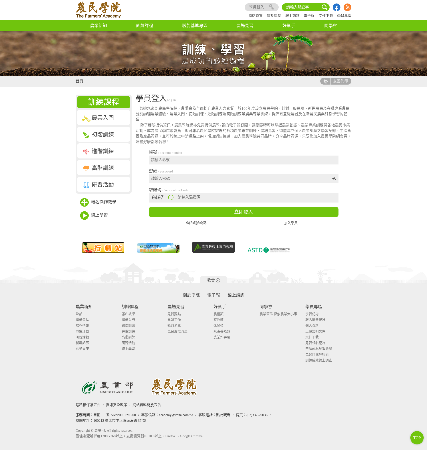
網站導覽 (255, 16)
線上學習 (99, 215)
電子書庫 (82, 349)
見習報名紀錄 (315, 343)
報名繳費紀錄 (315, 320)
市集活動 (82, 331)
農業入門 (103, 118)
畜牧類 (219, 320)
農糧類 (219, 314)
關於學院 (274, 16)
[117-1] (268, 250)
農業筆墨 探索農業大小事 (278, 314)
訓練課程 (144, 25)
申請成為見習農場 (318, 349)
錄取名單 (174, 325)
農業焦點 (82, 320)
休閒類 (219, 325)
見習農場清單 (177, 331)
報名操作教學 (103, 202)
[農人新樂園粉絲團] (336, 10)
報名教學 (128, 314)
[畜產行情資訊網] (158, 248)
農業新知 (98, 25)
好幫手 (288, 25)
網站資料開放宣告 (147, 405)
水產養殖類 (222, 331)
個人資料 (312, 325)
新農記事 (82, 343)
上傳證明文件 (315, 331)
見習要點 (174, 314)
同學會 (330, 25)
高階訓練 (103, 168)
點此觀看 (223, 415)
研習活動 (103, 185)
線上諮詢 (292, 16)
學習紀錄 (312, 314)
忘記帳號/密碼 (196, 223)
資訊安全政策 (116, 405)
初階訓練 (103, 135)
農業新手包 (222, 337)
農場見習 (244, 25)
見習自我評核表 (317, 354)
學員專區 (344, 16)
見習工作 (174, 320)
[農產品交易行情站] (103, 247)
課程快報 (82, 325)
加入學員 (291, 223)
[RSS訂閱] (347, 10)
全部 (79, 314)
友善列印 (340, 81)
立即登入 (243, 212)
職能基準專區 (194, 25)
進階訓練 (103, 151)
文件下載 (326, 16)
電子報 (309, 16)
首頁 (79, 81)
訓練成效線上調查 (318, 360)
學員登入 (256, 7)
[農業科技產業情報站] (213, 247)
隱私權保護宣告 (88, 405)
